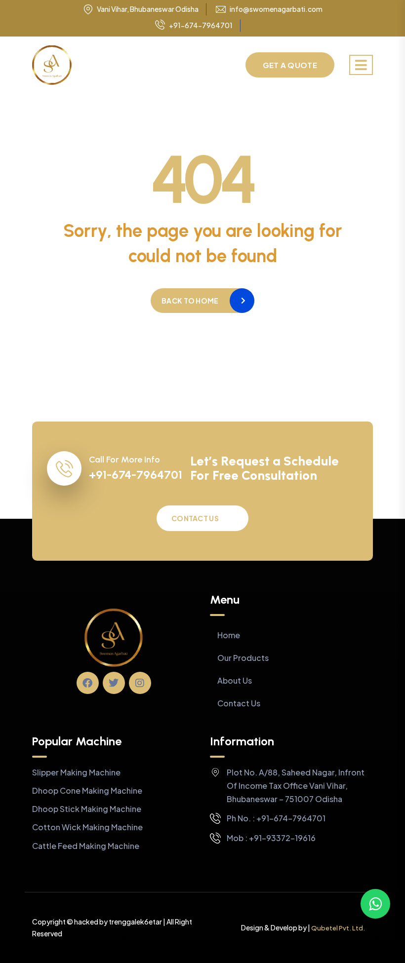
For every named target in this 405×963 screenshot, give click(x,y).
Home (228, 635)
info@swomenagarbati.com (276, 9)
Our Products (243, 658)
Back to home (190, 300)
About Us (234, 680)
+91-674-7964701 (201, 25)
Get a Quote (290, 65)
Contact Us (195, 518)
